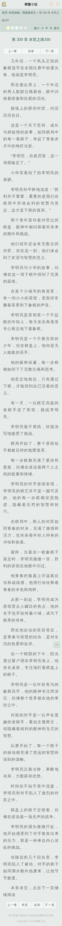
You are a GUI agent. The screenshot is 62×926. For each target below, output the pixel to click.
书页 (24, 905)
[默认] (3, 28)
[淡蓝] (17, 28)
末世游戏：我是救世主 (22, 12)
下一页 (49, 51)
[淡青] (25, 28)
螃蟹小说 (31, 4)
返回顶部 (56, 644)
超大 (56, 28)
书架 (4, 4)
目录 (31, 51)
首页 (4, 12)
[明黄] (8, 28)
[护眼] (12, 28)
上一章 (12, 51)
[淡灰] (21, 28)
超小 (36, 28)
